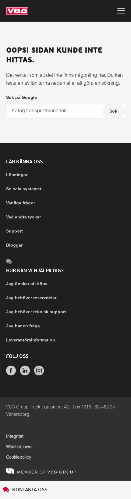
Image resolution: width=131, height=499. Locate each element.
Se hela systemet (23, 188)
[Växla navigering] (121, 12)
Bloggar (14, 245)
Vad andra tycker (23, 216)
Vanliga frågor (20, 202)
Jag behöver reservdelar (31, 297)
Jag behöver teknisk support (36, 311)
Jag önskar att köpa (27, 283)
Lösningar (16, 174)
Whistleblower (19, 447)
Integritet (14, 436)
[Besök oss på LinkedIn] (25, 373)
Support (14, 231)
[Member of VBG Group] (41, 471)
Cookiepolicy (18, 457)
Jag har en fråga (23, 325)
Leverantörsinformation (30, 339)
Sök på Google (21, 97)
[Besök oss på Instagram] (39, 373)
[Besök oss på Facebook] (11, 373)
